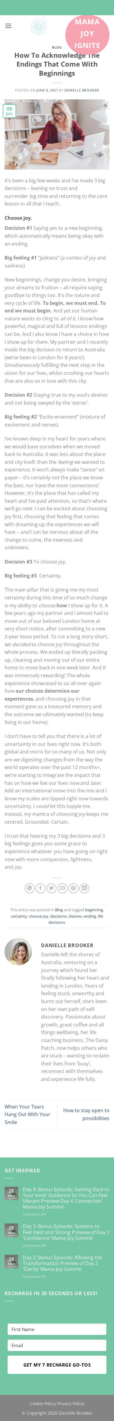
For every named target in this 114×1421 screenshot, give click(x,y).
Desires (75, 916)
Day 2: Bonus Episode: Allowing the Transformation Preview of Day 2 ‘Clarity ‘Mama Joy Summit (62, 1263)
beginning (94, 909)
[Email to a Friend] (62, 888)
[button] (8, 25)
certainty (19, 916)
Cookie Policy (43, 1403)
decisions (58, 916)
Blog (57, 47)
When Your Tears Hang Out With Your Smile (27, 1114)
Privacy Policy (70, 1403)
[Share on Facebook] (41, 888)
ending (90, 916)
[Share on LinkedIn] (84, 888)
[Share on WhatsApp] (30, 888)
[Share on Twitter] (52, 888)
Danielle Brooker (81, 90)
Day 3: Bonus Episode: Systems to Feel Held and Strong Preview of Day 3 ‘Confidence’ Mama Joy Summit (66, 1232)
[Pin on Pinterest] (73, 888)
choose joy (38, 916)
